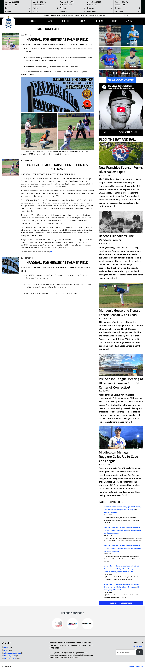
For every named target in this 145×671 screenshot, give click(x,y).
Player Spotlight (10, 656)
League (32, 21)
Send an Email (138, 646)
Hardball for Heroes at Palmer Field (57, 262)
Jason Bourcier (109, 44)
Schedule (65, 21)
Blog (114, 21)
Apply (129, 21)
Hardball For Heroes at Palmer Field (57, 39)
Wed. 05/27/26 (105, 175)
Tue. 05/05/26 (104, 243)
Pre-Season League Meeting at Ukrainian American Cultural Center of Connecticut (121, 383)
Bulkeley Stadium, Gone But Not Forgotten (119, 571)
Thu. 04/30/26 (105, 318)
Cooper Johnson (132, 44)
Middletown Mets (110, 512)
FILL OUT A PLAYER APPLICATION (121, 80)
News (6, 650)
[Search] (139, 652)
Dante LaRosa (109, 66)
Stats (83, 21)
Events (6, 647)
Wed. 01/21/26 (105, 464)
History (99, 21)
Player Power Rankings (12, 653)
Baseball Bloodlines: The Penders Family (116, 238)
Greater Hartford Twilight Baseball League (58, 15)
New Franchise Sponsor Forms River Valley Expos (121, 169)
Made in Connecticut (136, 666)
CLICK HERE (54, 251)
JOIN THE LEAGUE (121, 73)
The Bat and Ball (10, 659)
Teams (48, 21)
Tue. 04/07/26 (104, 390)
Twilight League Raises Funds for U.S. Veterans (57, 167)
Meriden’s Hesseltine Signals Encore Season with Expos (119, 312)
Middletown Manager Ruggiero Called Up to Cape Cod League (118, 456)
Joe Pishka (132, 66)
